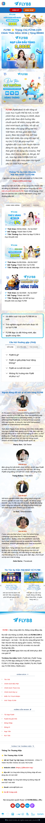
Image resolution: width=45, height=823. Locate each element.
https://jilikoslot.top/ (22, 181)
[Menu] (3, 3)
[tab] (12, 205)
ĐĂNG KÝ (15, 10)
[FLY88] (22, 3)
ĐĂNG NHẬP (29, 10)
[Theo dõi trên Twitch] (32, 805)
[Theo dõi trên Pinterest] (12, 805)
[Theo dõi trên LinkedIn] (17, 805)
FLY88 (5, 630)
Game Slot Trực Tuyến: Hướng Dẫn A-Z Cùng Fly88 (11, 587)
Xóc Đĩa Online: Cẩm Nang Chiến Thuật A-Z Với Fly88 (34, 587)
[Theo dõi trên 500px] (27, 805)
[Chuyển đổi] (4, 316)
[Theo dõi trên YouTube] (22, 805)
